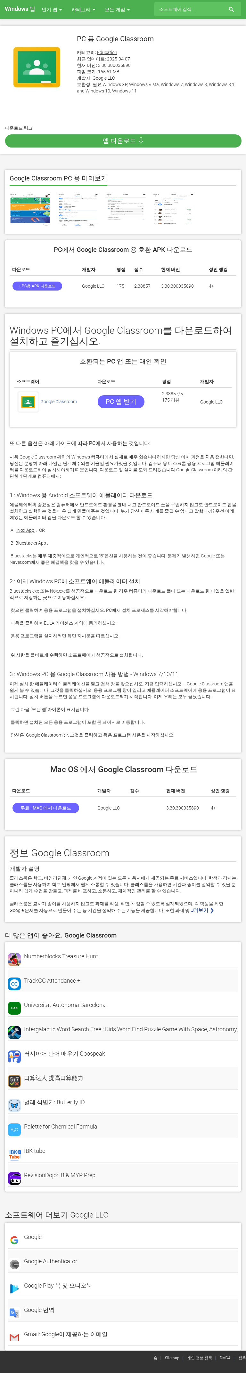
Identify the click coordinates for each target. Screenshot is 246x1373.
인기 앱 (50, 9)
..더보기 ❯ (203, 910)
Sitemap (172, 1358)
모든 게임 (116, 9)
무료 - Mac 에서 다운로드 (45, 807)
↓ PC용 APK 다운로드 (37, 286)
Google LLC (104, 78)
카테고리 (81, 9)
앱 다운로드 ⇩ (123, 141)
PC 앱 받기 (121, 401)
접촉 (242, 1358)
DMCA (225, 1358)
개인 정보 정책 (199, 1358)
